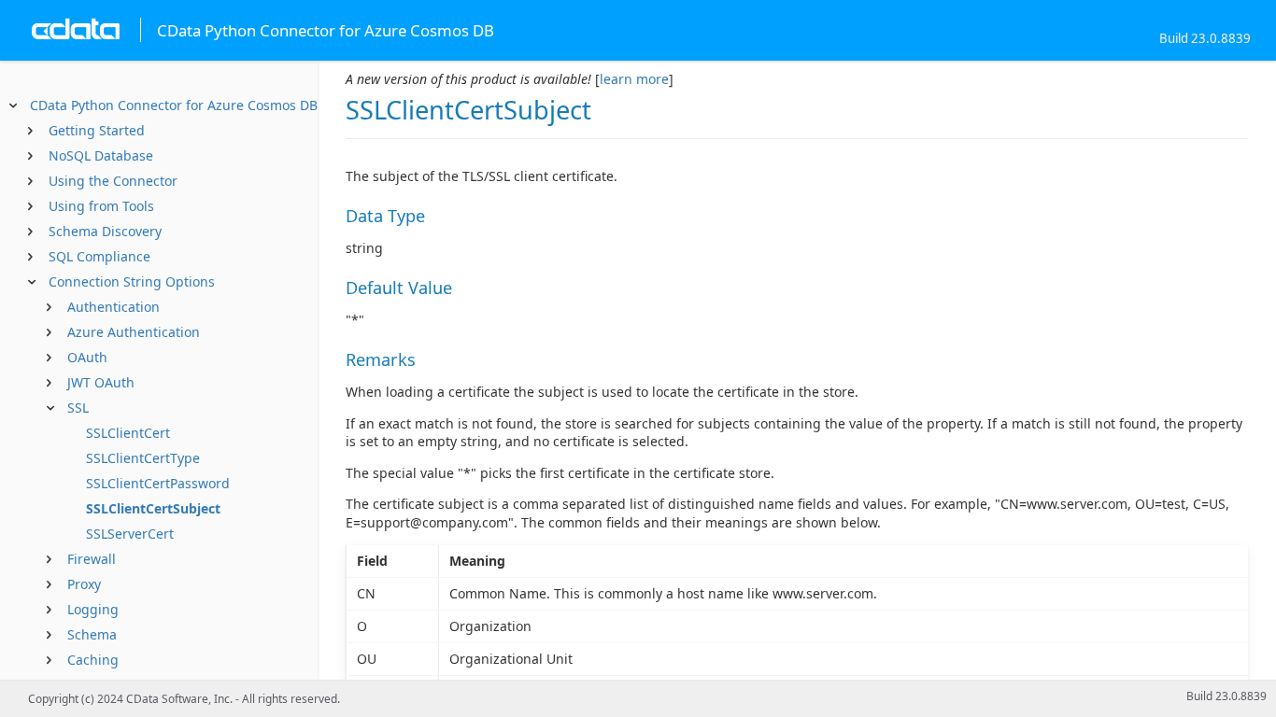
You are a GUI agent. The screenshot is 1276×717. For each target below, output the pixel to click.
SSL (78, 407)
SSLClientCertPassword (158, 483)
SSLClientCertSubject (153, 508)
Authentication (113, 307)
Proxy (84, 584)
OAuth (87, 357)
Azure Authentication (133, 332)
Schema (92, 634)
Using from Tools (101, 206)
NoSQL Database (101, 155)
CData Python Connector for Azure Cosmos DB (174, 105)
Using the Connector (113, 181)
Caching (93, 659)
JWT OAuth (101, 382)
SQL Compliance (99, 256)
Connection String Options (132, 281)
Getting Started (97, 130)
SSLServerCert (130, 533)
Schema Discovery (105, 231)
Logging (93, 609)
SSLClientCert (128, 433)
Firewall (91, 559)
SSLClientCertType (143, 458)
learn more (634, 79)
